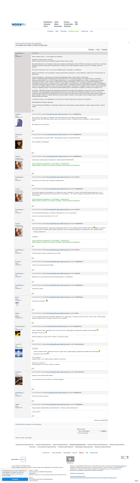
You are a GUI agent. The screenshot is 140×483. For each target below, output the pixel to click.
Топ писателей (67, 452)
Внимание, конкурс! (74, 31)
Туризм (56, 22)
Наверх (136, 480)
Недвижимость (48, 22)
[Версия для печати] (32, 110)
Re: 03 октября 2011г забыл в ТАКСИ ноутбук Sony (58, 188)
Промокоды (67, 26)
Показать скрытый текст (40, 231)
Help (87, 452)
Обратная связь (94, 452)
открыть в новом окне (83, 433)
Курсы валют (58, 26)
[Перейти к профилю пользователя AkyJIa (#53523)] (17, 305)
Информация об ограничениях (77, 473)
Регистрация (63, 31)
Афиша (56, 24)
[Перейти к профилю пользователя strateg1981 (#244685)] (18, 384)
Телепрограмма (68, 24)
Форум (46, 26)
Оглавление (50, 31)
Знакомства (47, 24)
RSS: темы (46, 452)
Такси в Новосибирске (36, 43)
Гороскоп (66, 22)
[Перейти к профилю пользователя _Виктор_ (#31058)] (18, 356)
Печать (92, 49)
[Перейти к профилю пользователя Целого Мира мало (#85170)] (17, 335)
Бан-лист (75, 452)
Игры (76, 22)
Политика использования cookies (77, 476)
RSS (98, 49)
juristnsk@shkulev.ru (48, 479)
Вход (91, 31)
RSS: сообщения (57, 452)
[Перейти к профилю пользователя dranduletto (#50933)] (18, 126)
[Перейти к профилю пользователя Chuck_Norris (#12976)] (18, 148)
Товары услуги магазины (26, 43)
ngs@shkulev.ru (29, 477)
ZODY (76, 24)
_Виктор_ (23, 437)
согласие (17, 474)
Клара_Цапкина (28, 437)
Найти (56, 31)
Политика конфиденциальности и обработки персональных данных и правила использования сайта (93, 477)
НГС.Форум (18, 43)
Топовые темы (84, 31)
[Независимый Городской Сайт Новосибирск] (19, 24)
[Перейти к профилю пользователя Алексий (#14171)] (18, 169)
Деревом (105, 49)
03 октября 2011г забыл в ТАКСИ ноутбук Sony (57, 114)
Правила (81, 452)
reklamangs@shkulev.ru (121, 466)
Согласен (15, 479)
